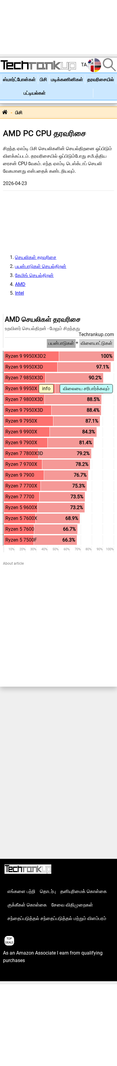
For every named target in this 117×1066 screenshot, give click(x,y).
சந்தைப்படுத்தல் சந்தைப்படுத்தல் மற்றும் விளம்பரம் (57, 918)
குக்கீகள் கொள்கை (27, 905)
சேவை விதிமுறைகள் (72, 905)
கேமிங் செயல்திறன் (34, 275)
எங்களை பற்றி (21, 891)
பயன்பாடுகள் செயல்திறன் (40, 266)
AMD (20, 284)
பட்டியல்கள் (35, 93)
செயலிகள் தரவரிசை (35, 257)
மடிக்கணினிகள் (67, 79)
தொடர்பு (48, 891)
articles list (14, 974)
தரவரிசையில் (100, 79)
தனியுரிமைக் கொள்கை (83, 891)
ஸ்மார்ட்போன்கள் (19, 79)
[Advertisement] (58, 27)
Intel (19, 293)
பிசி (43, 79)
